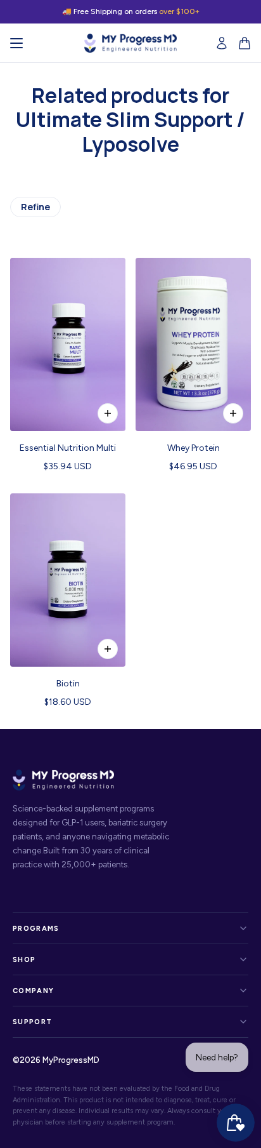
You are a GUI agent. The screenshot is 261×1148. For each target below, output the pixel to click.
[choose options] (233, 413)
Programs (36, 928)
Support (32, 1022)
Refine (35, 207)
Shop (24, 960)
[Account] (221, 43)
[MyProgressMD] (130, 43)
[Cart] (244, 43)
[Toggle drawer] (16, 43)
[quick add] (108, 413)
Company (33, 991)
